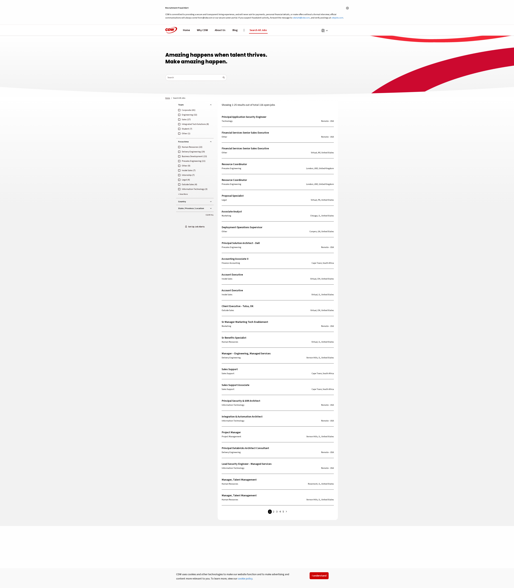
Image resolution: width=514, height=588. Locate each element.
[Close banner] (347, 8)
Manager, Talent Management (239, 480)
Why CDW (202, 30)
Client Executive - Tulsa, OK (237, 306)
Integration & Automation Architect (242, 417)
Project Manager (231, 432)
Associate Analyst (232, 211)
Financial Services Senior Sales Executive (245, 133)
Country (182, 201)
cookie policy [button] (245, 579)
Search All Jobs (258, 30)
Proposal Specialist (233, 196)
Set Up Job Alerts (196, 226)
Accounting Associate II (235, 259)
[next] (286, 512)
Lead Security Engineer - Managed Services (247, 464)
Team (181, 104)
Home (186, 30)
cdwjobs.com (337, 17)
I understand (319, 576)
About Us (220, 30)
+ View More (183, 194)
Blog (235, 30)
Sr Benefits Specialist (234, 338)
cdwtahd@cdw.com (301, 17)
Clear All (210, 215)
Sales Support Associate (235, 385)
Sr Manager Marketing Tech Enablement (245, 322)
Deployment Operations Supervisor (242, 227)
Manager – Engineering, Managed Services (246, 353)
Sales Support (230, 369)
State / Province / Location (191, 208)
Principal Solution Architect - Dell (241, 243)
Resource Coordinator (234, 164)
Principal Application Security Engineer (244, 117)
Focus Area (183, 141)
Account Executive (232, 275)
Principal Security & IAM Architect (241, 401)
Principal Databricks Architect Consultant (245, 448)
